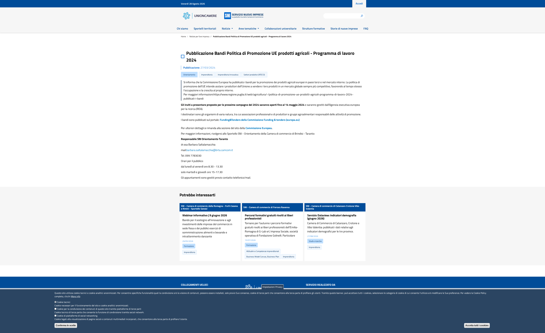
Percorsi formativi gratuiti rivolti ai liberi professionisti (269, 217)
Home (183, 36)
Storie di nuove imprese (344, 28)
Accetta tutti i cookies (477, 325)
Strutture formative (313, 28)
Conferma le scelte (66, 325)
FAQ (365, 28)
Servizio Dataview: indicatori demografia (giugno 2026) (331, 217)
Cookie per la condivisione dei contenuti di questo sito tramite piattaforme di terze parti (99, 309)
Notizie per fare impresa (199, 36)
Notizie (226, 28)
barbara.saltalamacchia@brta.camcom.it (209, 150)
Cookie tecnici (63, 302)
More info (75, 296)
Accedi (359, 3)
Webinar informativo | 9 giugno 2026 (204, 215)
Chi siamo (182, 28)
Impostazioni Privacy (272, 287)
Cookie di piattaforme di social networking (77, 315)
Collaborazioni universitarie (280, 28)
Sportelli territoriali (205, 28)
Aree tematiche (248, 28)
